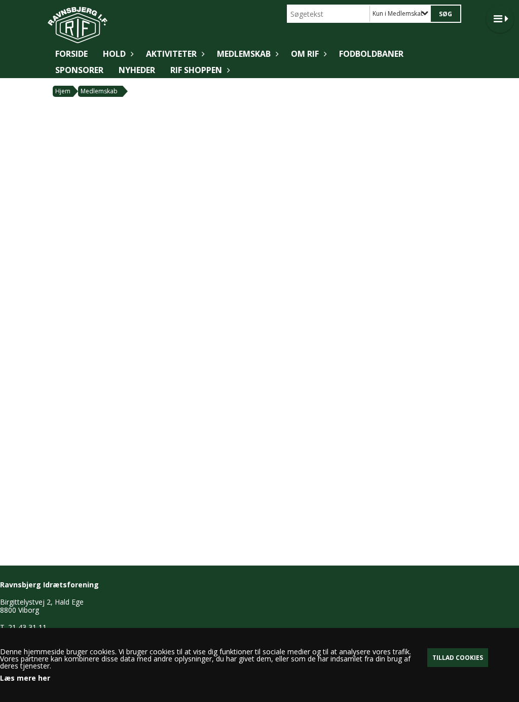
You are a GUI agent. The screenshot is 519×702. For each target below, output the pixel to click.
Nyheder (137, 70)
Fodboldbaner (371, 53)
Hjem (62, 91)
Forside (71, 53)
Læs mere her (25, 678)
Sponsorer (79, 70)
